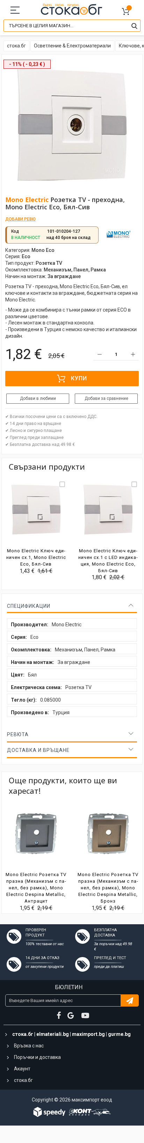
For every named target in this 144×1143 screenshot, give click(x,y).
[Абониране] (130, 1000)
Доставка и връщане (38, 750)
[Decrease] (99, 354)
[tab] (72, 606)
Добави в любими (38, 398)
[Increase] (133, 354)
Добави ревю (20, 219)
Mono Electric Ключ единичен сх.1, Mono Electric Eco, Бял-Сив (36, 557)
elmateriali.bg (52, 1034)
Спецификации (28, 606)
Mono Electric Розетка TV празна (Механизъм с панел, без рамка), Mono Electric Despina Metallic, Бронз (108, 888)
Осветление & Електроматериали (72, 45)
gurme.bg (119, 1034)
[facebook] (59, 1015)
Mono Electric (27, 199)
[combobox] (72, 26)
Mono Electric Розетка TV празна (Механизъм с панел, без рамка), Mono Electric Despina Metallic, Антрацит (36, 888)
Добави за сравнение (106, 398)
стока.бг (16, 45)
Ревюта (18, 734)
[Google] (71, 1015)
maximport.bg (88, 1034)
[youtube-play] (85, 1015)
